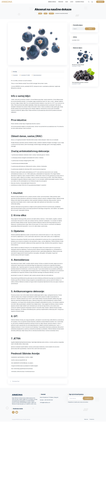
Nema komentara (37, 75)
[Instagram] (16, 412)
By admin (15, 75)
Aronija (15, 71)
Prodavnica (92, 419)
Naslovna (86, 419)
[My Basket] (92, 1)
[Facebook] (13, 412)
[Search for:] (79, 28)
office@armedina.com (45, 402)
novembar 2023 (75, 40)
